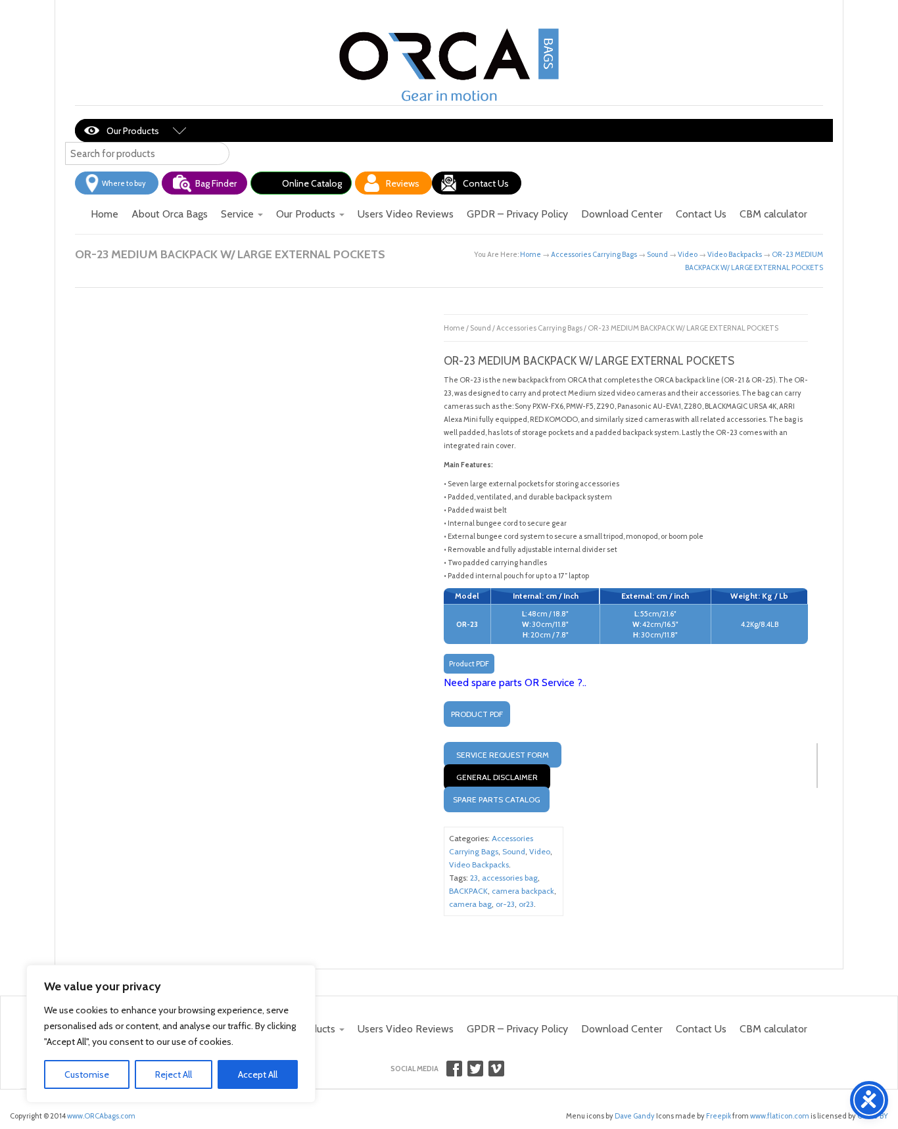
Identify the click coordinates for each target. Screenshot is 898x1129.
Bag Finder (216, 183)
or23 (526, 904)
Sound (657, 254)
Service (238, 214)
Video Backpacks (734, 254)
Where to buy (124, 183)
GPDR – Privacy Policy (517, 214)
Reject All (173, 1074)
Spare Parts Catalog (496, 799)
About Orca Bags (169, 214)
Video (687, 254)
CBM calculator (773, 214)
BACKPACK (468, 891)
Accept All (257, 1074)
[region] (171, 1034)
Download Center (622, 214)
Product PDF (469, 663)
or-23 (505, 904)
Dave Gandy (634, 1115)
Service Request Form (502, 755)
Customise (86, 1074)
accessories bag (510, 878)
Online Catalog (312, 183)
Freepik (718, 1115)
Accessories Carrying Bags (594, 254)
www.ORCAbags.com (101, 1115)
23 (474, 878)
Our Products (132, 131)
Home (104, 214)
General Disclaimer (497, 777)
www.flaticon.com (779, 1115)
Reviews (402, 183)
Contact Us (486, 183)
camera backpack (523, 891)
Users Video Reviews (406, 214)
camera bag (470, 904)
